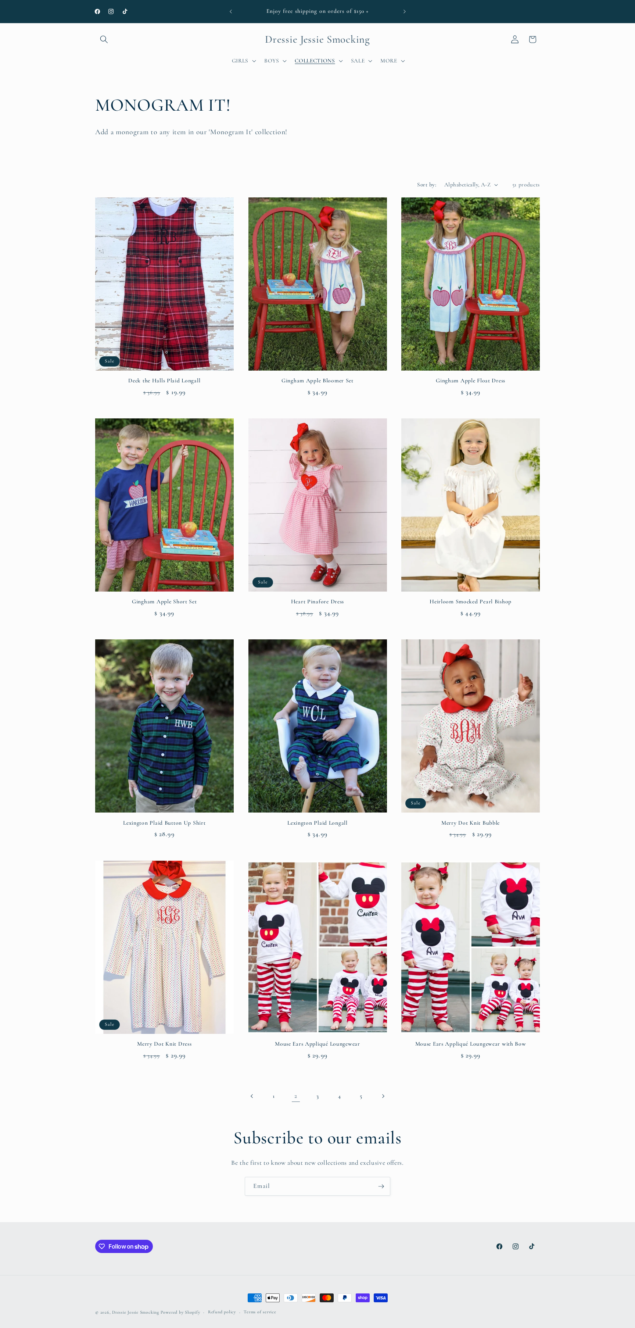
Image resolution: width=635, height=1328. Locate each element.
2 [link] (295, 1096)
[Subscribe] (381, 1186)
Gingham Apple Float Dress (470, 380)
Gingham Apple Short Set (164, 601)
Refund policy (222, 1311)
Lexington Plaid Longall (317, 823)
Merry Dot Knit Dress (164, 1043)
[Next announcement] (405, 11)
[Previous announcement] (231, 11)
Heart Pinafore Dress (317, 601)
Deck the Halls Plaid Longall (164, 380)
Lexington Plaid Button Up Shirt (164, 823)
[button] (104, 39)
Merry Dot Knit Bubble (470, 823)
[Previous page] (252, 1096)
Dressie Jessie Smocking (135, 1312)
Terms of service (260, 1311)
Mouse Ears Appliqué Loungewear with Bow (470, 1043)
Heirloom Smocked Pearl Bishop (471, 601)
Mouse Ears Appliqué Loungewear (317, 1043)
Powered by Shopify (180, 1312)
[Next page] (383, 1096)
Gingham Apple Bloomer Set (317, 380)
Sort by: (426, 184)
